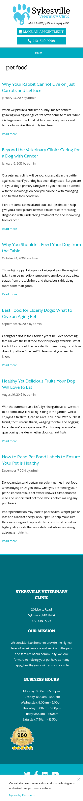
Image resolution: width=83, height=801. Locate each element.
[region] (41, 788)
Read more (9, 134)
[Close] (78, 778)
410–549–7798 (41, 620)
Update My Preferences (22, 795)
